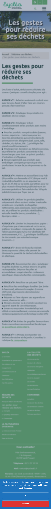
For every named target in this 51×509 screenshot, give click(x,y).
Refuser (25, 504)
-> (25, 496)
